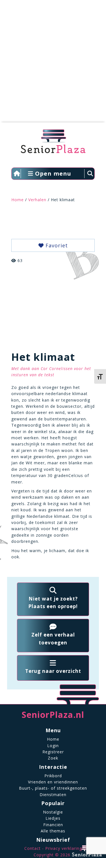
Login (53, 745)
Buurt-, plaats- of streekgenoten (53, 788)
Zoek (53, 758)
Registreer (53, 751)
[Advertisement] (53, 64)
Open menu (52, 173)
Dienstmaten (53, 794)
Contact (32, 848)
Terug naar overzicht (53, 671)
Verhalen (37, 199)
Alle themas (53, 831)
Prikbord (53, 775)
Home (17, 199)
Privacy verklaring (63, 848)
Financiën (53, 824)
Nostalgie (53, 812)
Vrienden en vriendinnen (53, 782)
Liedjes (53, 818)
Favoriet (56, 245)
